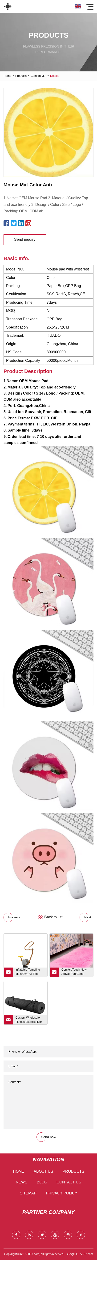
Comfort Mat (38, 76)
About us (43, 1171)
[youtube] (55, 1235)
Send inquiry (24, 239)
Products (21, 76)
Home (7, 76)
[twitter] (42, 1235)
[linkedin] (29, 1235)
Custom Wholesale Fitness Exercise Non (29, 1020)
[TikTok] (81, 1235)
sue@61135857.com (79, 1254)
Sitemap (28, 1193)
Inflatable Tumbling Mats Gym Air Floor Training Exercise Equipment (28, 972)
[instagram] (68, 1235)
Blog (42, 1182)
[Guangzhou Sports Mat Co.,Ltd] (8, 6)
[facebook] (16, 1235)
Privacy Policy (61, 1193)
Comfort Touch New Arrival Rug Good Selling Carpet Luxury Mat (75, 972)
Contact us (69, 1182)
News (21, 1182)
